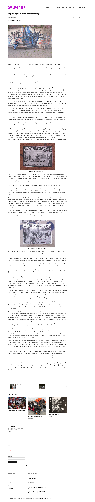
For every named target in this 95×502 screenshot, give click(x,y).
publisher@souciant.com (45, 498)
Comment (10, 431)
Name (9, 445)
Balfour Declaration (29, 96)
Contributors (72, 7)
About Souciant (83, 7)
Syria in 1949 (43, 199)
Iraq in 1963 (55, 199)
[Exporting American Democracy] (37, 156)
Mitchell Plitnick (12, 17)
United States (19, 20)
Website (10, 456)
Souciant (16, 7)
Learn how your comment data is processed (36, 465)
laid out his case (33, 73)
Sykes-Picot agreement (51, 87)
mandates (48, 101)
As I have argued (50, 301)
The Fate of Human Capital (34, 484)
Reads (47, 7)
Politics (64, 7)
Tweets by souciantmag (74, 17)
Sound (58, 7)
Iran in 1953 (49, 199)
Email (9, 450)
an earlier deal (50, 90)
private (26, 294)
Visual (52, 7)
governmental (18, 294)
